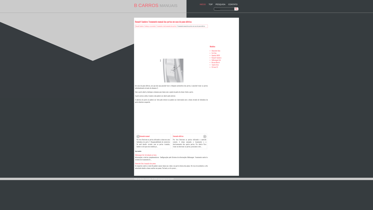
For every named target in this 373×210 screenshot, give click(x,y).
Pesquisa (220, 4)
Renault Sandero (140, 26)
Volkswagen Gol (216, 60)
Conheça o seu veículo (150, 26)
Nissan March (216, 62)
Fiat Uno (214, 53)
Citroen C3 (215, 67)
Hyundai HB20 (216, 55)
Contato (232, 4)
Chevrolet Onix (216, 51)
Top (211, 4)
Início (203, 4)
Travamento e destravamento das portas (166, 26)
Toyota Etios (215, 65)
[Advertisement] (171, 42)
